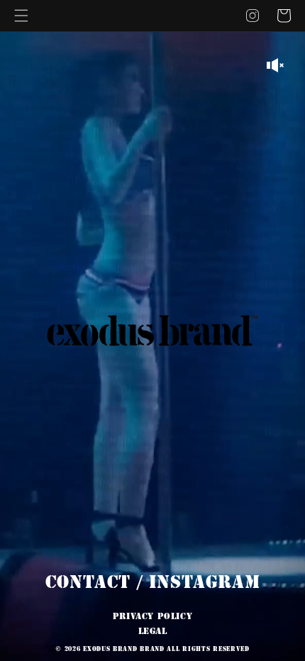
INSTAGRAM (204, 582)
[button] (21, 15)
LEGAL (152, 631)
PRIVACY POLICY (152, 616)
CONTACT (88, 582)
